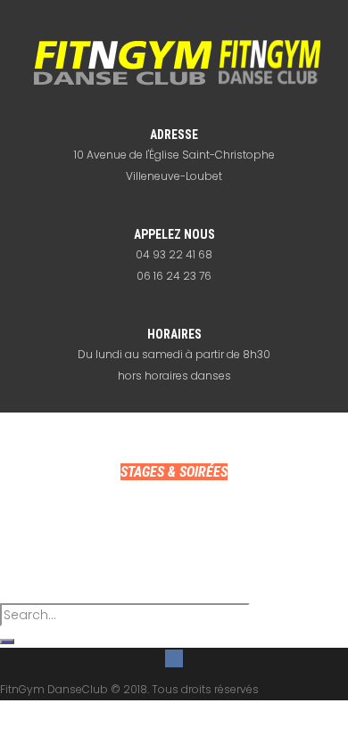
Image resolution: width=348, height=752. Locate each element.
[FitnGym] (174, 62)
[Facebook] (174, 658)
